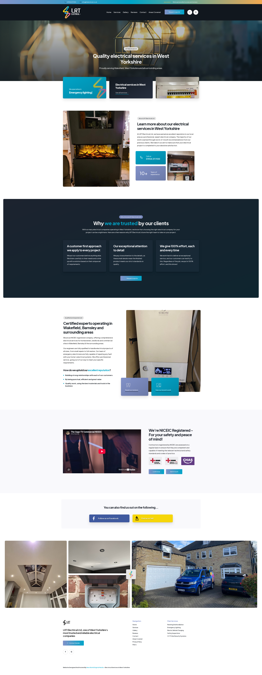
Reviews (134, 12)
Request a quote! (174, 12)
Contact (143, 12)
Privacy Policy (137, 642)
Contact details (74, 643)
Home (109, 12)
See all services (121, 93)
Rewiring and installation (175, 624)
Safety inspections (173, 633)
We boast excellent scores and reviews (185, 2)
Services (117, 12)
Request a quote (132, 278)
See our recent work (163, 390)
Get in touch (174, 471)
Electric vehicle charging (175, 630)
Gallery (125, 12)
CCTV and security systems (176, 636)
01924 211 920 (71, 2)
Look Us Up (156, 471)
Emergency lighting (174, 627)
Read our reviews (131, 390)
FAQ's (135, 645)
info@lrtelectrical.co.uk (89, 2)
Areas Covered (155, 12)
